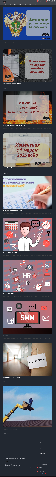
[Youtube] (45, 473)
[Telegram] (43, 473)
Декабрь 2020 (41, 441)
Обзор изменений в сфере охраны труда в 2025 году (12, 83)
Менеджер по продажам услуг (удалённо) (10, 252)
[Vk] (42, 473)
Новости (11, 42)
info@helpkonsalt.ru (23, 458)
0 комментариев (15, 42)
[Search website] (39, 4)
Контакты (22, 468)
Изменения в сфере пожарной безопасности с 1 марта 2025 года (14, 125)
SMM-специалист (6, 335)
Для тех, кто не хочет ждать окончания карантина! (11, 377)
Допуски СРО (29, 467)
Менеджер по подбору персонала (8, 293)
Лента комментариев (42, 453)
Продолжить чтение (6, 46)
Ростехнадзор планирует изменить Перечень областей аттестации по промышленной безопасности (20, 41)
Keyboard (5, 42)
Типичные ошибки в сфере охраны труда (10, 428)
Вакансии (11, 336)
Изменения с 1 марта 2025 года (8, 167)
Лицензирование (30, 466)
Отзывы (22, 467)
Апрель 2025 (41, 437)
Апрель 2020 (41, 442)
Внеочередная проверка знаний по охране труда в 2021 (12, 210)
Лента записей (41, 452)
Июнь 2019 (41, 443)
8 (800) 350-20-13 (41, 464)
